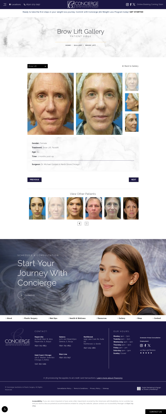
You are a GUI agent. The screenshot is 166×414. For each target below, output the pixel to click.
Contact (157, 318)
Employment (144, 341)
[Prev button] (79, 223)
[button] (5, 409)
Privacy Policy (95, 388)
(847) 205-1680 (90, 348)
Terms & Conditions (81, 388)
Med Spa (53, 318)
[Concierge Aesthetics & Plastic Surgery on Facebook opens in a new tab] (130, 4)
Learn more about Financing (110, 378)
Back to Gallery (131, 66)
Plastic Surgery (30, 318)
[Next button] (86, 223)
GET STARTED (136, 12)
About (9, 318)
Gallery (78, 45)
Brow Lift (90, 45)
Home (68, 45)
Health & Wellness (78, 318)
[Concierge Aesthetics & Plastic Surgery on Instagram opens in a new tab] (127, 4)
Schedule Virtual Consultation (150, 337)
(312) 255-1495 (40, 364)
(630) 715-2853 (40, 346)
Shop (139, 318)
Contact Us (30, 295)
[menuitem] (127, 4)
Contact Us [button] (156, 412)
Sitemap (106, 388)
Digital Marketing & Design (151, 388)
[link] (32, 5)
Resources (102, 318)
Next (133, 180)
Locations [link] (16, 5)
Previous (34, 180)
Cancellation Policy (64, 388)
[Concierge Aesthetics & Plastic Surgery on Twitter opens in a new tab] (134, 4)
